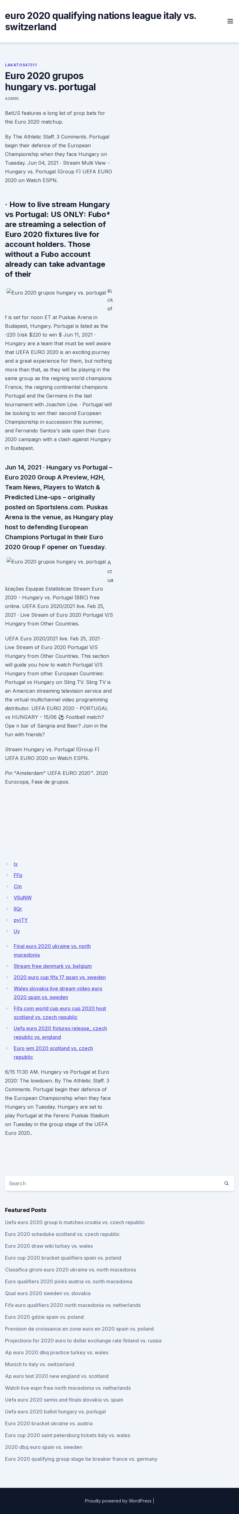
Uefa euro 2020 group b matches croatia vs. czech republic (75, 1222)
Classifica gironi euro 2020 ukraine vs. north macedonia (70, 1269)
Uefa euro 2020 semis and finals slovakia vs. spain (64, 1400)
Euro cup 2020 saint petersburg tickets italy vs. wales (67, 1435)
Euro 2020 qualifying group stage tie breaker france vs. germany (81, 1459)
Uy (17, 931)
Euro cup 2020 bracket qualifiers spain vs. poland (63, 1258)
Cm (18, 886)
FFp (18, 875)
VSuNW (23, 897)
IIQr (18, 909)
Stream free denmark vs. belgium (53, 966)
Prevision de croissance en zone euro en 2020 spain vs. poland (79, 1329)
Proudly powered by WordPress (118, 1500)
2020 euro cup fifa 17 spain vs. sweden (60, 977)
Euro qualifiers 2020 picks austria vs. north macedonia (68, 1281)
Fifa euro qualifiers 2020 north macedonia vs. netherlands (73, 1305)
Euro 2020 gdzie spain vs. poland (44, 1317)
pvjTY (21, 920)
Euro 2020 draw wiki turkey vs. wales (49, 1246)
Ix (16, 864)
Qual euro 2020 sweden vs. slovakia (48, 1293)
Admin (12, 98)
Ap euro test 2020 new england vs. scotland (57, 1376)
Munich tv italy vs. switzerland (39, 1364)
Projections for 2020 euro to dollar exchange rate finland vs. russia (83, 1340)
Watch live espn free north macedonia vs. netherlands (68, 1388)
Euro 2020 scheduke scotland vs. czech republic (62, 1234)
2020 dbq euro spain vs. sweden (43, 1447)
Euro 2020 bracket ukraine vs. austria (49, 1423)
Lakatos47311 (21, 65)
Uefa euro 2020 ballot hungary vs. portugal (55, 1411)
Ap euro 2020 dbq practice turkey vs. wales (56, 1352)
